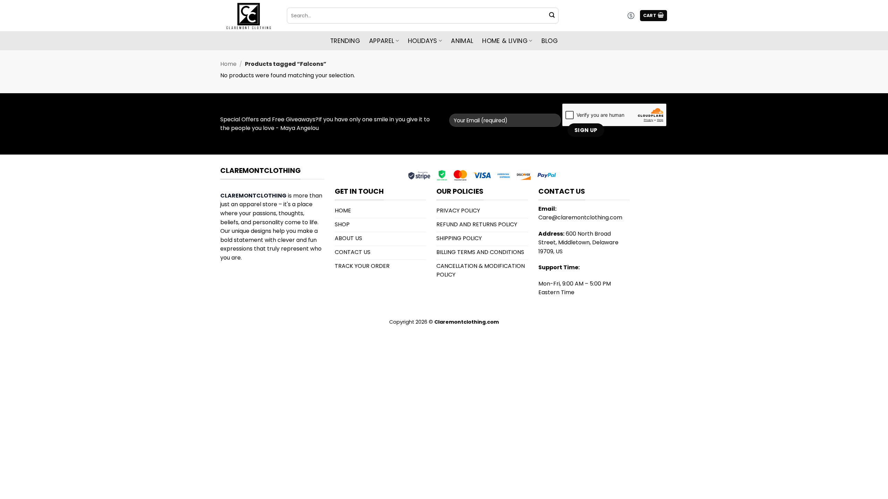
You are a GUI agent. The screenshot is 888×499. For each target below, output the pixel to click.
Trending (345, 41)
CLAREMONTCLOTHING (253, 196)
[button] (653, 15)
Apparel (381, 41)
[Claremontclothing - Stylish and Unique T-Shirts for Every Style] (248, 16)
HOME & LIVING (505, 41)
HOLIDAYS (422, 41)
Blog (549, 41)
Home (228, 64)
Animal (462, 41)
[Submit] (552, 15)
